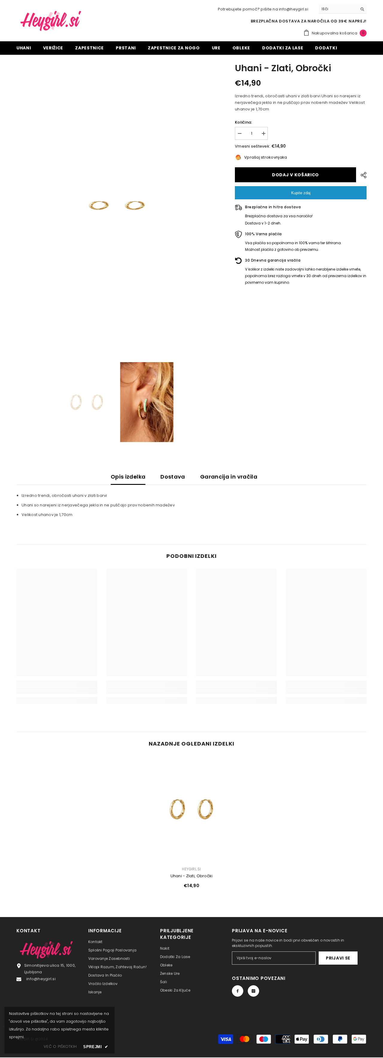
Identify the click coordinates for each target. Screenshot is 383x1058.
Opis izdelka (128, 476)
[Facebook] (237, 991)
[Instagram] (253, 991)
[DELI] (361, 175)
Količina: (243, 122)
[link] (56, 690)
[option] (116, 205)
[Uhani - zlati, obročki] (191, 808)
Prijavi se (338, 958)
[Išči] (343, 9)
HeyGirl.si (191, 869)
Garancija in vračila (228, 476)
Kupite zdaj (301, 193)
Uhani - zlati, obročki (192, 876)
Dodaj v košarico (294, 175)
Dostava (172, 476)
